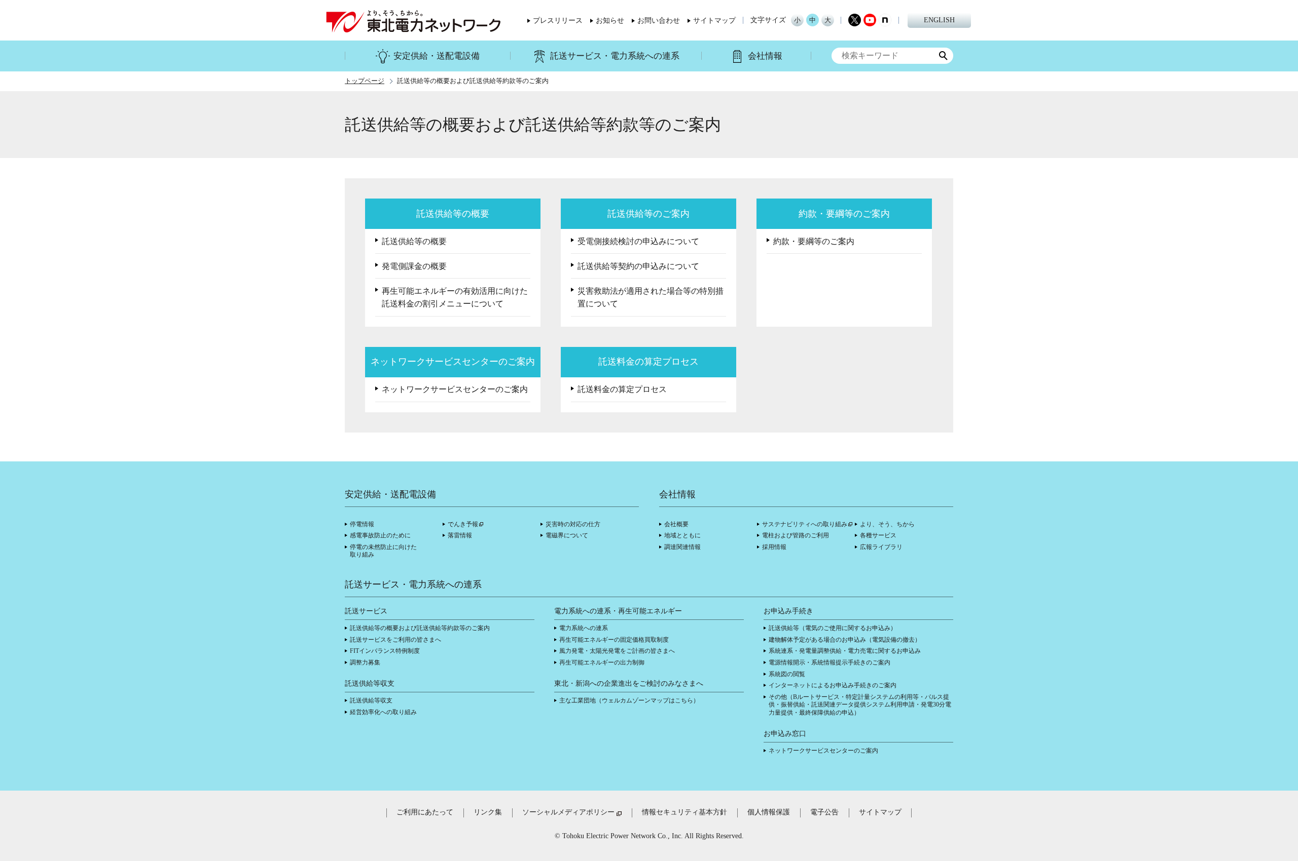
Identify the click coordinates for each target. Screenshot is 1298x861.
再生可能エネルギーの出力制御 (601, 662)
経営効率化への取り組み (383, 712)
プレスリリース (558, 20)
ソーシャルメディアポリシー (568, 812)
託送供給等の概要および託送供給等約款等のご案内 (420, 628)
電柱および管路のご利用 (795, 535)
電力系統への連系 (583, 628)
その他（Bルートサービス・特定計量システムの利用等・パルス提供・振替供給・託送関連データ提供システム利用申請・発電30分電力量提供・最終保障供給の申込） (860, 704)
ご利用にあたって (424, 812)
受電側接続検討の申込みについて (638, 241)
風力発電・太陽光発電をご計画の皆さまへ (617, 650)
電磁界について (567, 535)
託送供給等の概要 (414, 241)
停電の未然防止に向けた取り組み (383, 551)
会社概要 (676, 524)
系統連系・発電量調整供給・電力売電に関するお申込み (845, 650)
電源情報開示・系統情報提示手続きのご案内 (829, 662)
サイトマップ (714, 20)
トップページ (364, 81)
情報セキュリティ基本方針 (684, 812)
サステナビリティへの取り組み (804, 524)
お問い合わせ (658, 20)
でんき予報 (463, 524)
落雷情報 (460, 535)
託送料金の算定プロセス (622, 389)
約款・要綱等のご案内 (813, 241)
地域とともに (682, 535)
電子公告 (824, 812)
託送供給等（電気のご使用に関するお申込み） (832, 628)
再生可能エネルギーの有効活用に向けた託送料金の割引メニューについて (455, 297)
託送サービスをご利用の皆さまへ (395, 639)
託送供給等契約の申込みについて (638, 266)
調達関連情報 (682, 547)
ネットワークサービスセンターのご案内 (455, 389)
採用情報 (774, 547)
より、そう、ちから (887, 524)
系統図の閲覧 (787, 674)
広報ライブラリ (881, 547)
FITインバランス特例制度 (385, 650)
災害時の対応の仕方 (573, 524)
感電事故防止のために (380, 535)
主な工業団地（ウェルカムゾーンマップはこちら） (629, 700)
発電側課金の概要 (414, 266)
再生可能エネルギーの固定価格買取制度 (614, 639)
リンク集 (488, 812)
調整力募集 (365, 662)
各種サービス (878, 535)
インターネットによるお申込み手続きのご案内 (832, 685)
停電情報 (362, 524)
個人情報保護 (768, 812)
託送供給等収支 (371, 700)
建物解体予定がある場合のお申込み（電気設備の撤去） (845, 639)
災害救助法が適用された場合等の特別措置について (651, 297)
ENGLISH (939, 20)
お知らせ (610, 20)
